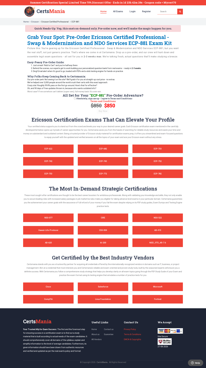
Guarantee (108, 334)
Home (103, 11)
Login (133, 11)
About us (95, 334)
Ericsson (35, 22)
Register (146, 11)
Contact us (109, 329)
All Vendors (97, 339)
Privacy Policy (130, 329)
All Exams (118, 11)
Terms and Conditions (103, 101)
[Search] (180, 11)
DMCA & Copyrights (132, 339)
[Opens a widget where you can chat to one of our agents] (195, 363)
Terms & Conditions (132, 334)
